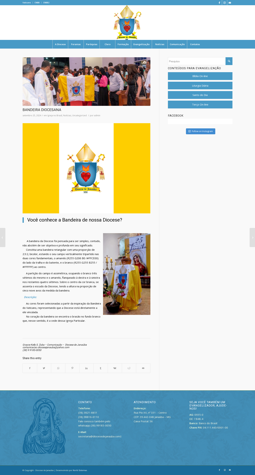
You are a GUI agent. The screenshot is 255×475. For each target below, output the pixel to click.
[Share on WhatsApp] (58, 368)
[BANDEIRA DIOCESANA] (86, 81)
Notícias (67, 115)
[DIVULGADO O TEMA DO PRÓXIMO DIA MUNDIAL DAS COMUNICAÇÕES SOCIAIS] (2, 237)
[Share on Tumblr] (101, 368)
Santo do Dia (200, 95)
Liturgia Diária (200, 85)
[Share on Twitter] (44, 368)
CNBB (37, 2)
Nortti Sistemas (80, 470)
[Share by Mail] (143, 368)
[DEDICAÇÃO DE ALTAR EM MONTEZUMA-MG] (252, 237)
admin (97, 115)
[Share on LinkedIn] (86, 368)
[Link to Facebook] (219, 2)
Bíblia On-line (200, 76)
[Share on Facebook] (30, 368)
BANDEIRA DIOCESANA (42, 110)
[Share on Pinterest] (72, 368)
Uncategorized (79, 115)
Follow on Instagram (202, 131)
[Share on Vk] (115, 368)
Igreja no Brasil (54, 115)
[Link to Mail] (229, 2)
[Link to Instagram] (224, 2)
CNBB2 (46, 2)
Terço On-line (200, 104)
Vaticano (27, 2)
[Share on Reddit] (129, 368)
